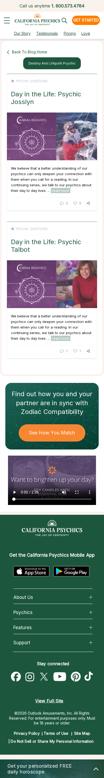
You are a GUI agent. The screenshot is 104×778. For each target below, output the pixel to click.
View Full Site (49, 701)
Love (85, 33)
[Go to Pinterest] (76, 677)
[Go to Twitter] (43, 677)
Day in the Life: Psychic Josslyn (46, 97)
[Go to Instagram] (30, 677)
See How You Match (52, 432)
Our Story (22, 33)
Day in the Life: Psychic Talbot (46, 245)
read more (60, 190)
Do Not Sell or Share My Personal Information (52, 741)
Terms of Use (56, 733)
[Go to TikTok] (90, 677)
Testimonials (47, 33)
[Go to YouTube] (59, 677)
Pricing (70, 33)
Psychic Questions (31, 81)
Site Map (82, 733)
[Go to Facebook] (16, 677)
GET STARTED (86, 20)
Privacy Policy (27, 733)
